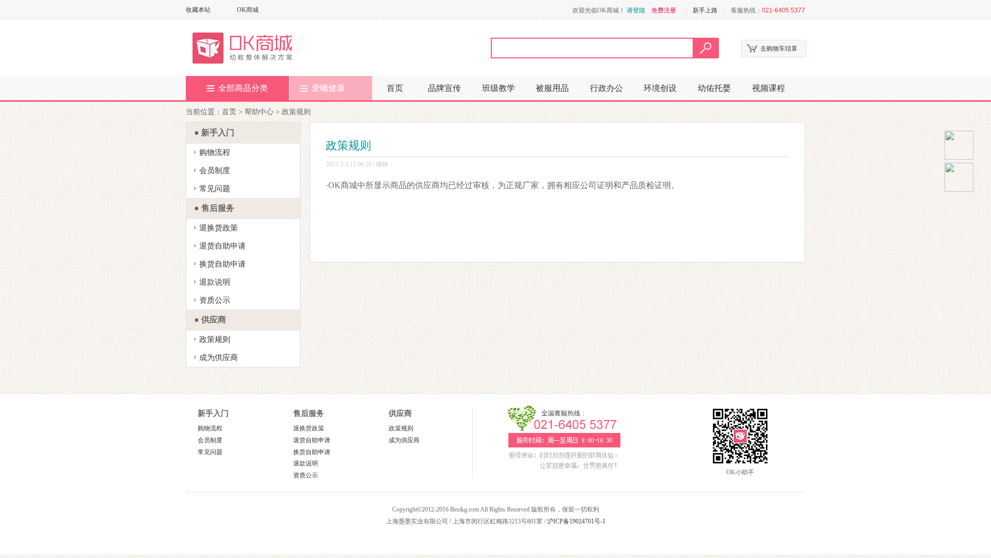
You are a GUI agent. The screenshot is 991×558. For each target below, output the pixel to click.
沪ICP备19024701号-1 (576, 521)
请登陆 (636, 10)
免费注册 (663, 10)
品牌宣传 (444, 88)
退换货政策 (218, 228)
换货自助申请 (222, 264)
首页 (395, 88)
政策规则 (214, 339)
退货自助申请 (222, 246)
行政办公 (606, 88)
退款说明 (214, 282)
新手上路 (705, 10)
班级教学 (498, 88)
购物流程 (214, 152)
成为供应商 (218, 357)
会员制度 (214, 170)
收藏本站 (198, 9)
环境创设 (660, 88)
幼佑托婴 (714, 88)
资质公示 (214, 300)
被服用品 (552, 88)
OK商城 (248, 9)
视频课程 (768, 88)
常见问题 (214, 188)
